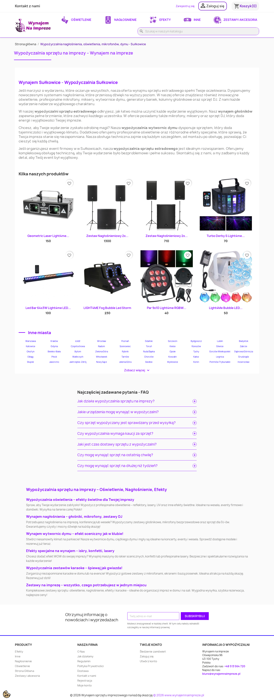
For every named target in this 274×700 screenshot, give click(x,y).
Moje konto (84, 685)
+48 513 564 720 (234, 666)
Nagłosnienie (125, 20)
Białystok (243, 341)
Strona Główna (24, 671)
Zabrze (243, 346)
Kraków (54, 341)
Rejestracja (84, 680)
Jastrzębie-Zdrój (77, 362)
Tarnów (125, 356)
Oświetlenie (80, 20)
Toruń (149, 346)
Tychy (196, 351)
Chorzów (149, 356)
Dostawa (83, 671)
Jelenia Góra (125, 362)
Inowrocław (243, 362)
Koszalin (172, 356)
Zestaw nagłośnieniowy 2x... (107, 236)
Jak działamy (85, 656)
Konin (196, 362)
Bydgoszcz (196, 341)
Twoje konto (151, 645)
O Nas (81, 651)
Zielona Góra (101, 351)
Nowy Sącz (101, 362)
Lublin (220, 341)
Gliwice (219, 346)
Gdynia (54, 346)
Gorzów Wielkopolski (219, 351)
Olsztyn (30, 351)
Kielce (173, 346)
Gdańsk (149, 341)
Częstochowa (78, 346)
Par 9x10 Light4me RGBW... (166, 308)
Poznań (125, 341)
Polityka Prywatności (90, 666)
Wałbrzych (77, 356)
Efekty (165, 20)
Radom (101, 346)
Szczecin (172, 341)
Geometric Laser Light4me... (48, 236)
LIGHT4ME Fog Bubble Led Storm (107, 308)
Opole (173, 351)
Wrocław (101, 341)
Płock (54, 356)
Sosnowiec (125, 346)
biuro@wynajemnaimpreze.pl (221, 673)
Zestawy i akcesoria (240, 20)
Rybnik (125, 351)
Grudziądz (243, 356)
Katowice (30, 346)
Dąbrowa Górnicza (243, 351)
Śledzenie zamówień (153, 651)
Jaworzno (54, 362)
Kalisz (196, 356)
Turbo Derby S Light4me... (226, 236)
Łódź (77, 341)
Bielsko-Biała (54, 351)
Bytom (78, 351)
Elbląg (30, 356)
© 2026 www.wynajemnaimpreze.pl (178, 695)
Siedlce (148, 362)
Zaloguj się (147, 656)
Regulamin (84, 661)
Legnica (220, 356)
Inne (197, 20)
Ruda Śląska (149, 351)
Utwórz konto (148, 661)
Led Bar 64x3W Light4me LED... (48, 308)
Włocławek (101, 356)
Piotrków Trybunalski (220, 362)
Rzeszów (196, 346)
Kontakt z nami (27, 6)
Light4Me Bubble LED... (225, 308)
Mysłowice (172, 362)
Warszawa (30, 341)
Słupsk (30, 362)
